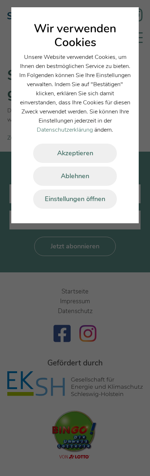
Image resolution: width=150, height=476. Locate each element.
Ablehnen (75, 176)
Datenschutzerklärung (65, 130)
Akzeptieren (75, 153)
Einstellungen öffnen (75, 199)
